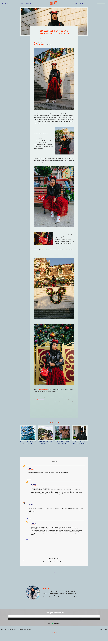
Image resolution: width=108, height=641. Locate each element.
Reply (29, 474)
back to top (103, 629)
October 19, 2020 (31, 505)
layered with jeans (40, 399)
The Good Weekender (7, 629)
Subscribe (54, 618)
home (22, 3)
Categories (28, 3)
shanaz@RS (30, 504)
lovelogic (29, 629)
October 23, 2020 (34, 524)
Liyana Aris (33, 484)
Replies (29, 479)
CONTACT (82, 3)
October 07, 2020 (31, 469)
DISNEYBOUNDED (41, 44)
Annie (29, 468)
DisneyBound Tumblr (43, 389)
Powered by (49, 623)
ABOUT (76, 3)
